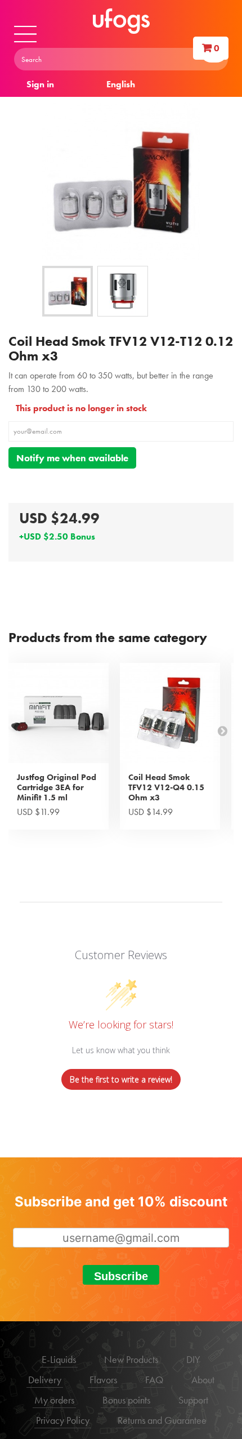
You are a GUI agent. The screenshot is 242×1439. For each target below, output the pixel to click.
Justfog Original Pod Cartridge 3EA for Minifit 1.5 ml (56, 787)
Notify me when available (72, 458)
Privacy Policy (62, 1420)
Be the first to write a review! (121, 1079)
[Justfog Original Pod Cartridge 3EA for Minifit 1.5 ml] (58, 713)
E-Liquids (59, 1359)
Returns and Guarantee (162, 1420)
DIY (193, 1359)
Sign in (40, 84)
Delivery (44, 1379)
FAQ (154, 1379)
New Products (131, 1359)
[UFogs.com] (121, 21)
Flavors (103, 1379)
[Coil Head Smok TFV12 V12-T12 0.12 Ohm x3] (67, 291)
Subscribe (121, 1276)
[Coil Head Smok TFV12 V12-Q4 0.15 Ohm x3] (170, 713)
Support (193, 1399)
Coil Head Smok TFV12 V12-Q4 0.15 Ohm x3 (166, 787)
